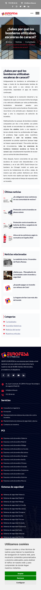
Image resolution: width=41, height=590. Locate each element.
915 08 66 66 (12, 3)
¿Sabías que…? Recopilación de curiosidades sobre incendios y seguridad (24, 274)
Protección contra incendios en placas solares (24, 211)
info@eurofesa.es (30, 3)
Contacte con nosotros (11, 424)
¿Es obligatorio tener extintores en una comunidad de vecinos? (25, 198)
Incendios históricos (13, 326)
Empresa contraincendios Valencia (15, 438)
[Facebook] (13, 6)
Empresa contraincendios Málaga (14, 445)
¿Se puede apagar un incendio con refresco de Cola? (24, 286)
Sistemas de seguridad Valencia (13, 494)
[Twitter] (21, 6)
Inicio (9, 42)
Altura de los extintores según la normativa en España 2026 (25, 236)
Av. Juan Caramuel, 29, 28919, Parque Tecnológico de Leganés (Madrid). (23, 385)
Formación (7, 411)
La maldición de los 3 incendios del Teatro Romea (24, 260)
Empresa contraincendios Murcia (14, 481)
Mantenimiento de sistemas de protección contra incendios (20, 416)
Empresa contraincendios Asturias (15, 477)
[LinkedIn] (28, 6)
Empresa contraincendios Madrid (14, 442)
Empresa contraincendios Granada (15, 467)
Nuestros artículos (13, 334)
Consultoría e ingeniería (11, 408)
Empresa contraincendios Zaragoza (15, 456)
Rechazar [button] (20, 578)
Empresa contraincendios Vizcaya (14, 463)
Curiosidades (30, 42)
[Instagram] (17, 6)
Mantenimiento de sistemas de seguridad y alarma (20, 421)
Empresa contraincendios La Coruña (15, 449)
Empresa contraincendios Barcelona (15, 452)
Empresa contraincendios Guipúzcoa (15, 470)
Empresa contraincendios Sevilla (14, 459)
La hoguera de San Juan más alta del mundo (25, 298)
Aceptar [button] (21, 573)
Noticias (19, 42)
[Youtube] (24, 6)
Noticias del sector (13, 330)
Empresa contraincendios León (13, 474)
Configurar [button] (20, 583)
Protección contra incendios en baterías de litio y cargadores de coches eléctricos (25, 224)
